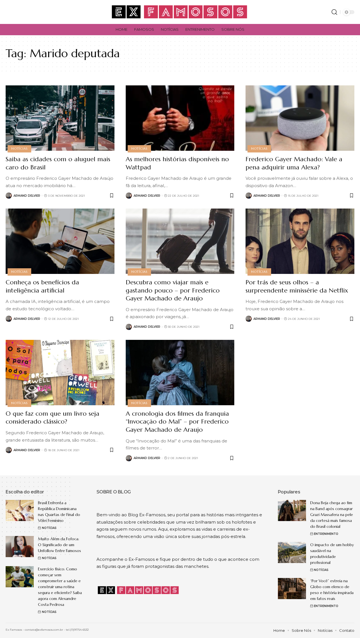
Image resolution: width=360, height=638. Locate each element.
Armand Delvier (27, 196)
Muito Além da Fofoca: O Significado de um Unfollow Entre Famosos (59, 544)
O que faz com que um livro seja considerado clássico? (52, 418)
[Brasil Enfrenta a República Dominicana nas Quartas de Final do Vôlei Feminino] (20, 510)
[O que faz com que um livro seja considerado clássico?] (60, 372)
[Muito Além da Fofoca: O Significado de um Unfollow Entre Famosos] (20, 546)
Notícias (19, 148)
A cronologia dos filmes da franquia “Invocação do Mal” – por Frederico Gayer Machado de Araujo (177, 421)
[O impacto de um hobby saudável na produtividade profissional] (292, 552)
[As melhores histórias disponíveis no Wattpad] (180, 118)
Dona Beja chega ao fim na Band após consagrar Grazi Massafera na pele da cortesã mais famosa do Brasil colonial (331, 514)
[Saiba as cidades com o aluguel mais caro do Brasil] (60, 118)
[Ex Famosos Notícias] (180, 12)
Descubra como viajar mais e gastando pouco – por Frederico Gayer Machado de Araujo (173, 290)
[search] (334, 12)
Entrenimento (326, 534)
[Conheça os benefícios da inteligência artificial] (60, 241)
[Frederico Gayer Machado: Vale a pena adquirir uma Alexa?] (300, 118)
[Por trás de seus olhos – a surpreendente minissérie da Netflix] (300, 241)
